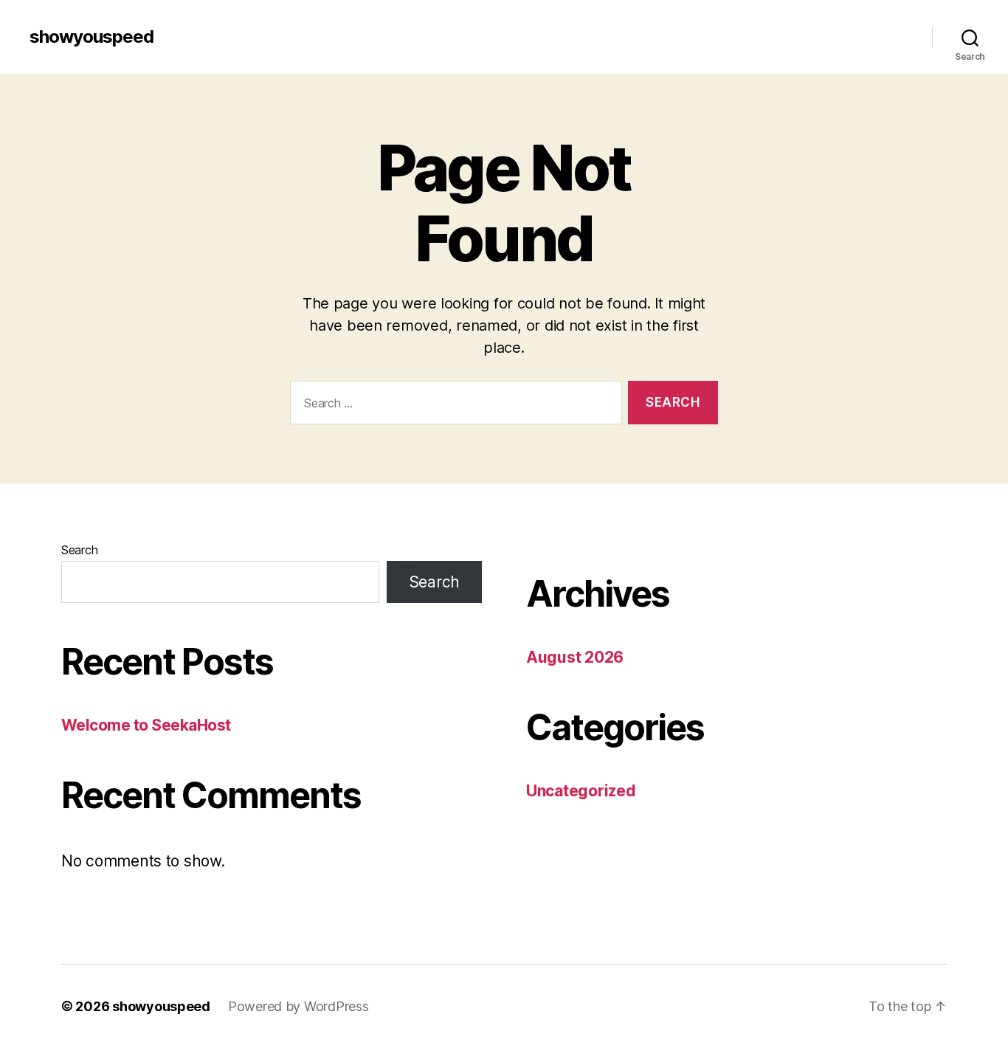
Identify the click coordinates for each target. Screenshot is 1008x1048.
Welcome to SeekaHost (146, 725)
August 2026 (575, 657)
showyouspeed (91, 37)
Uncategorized (581, 791)
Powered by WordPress (298, 1006)
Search (79, 549)
